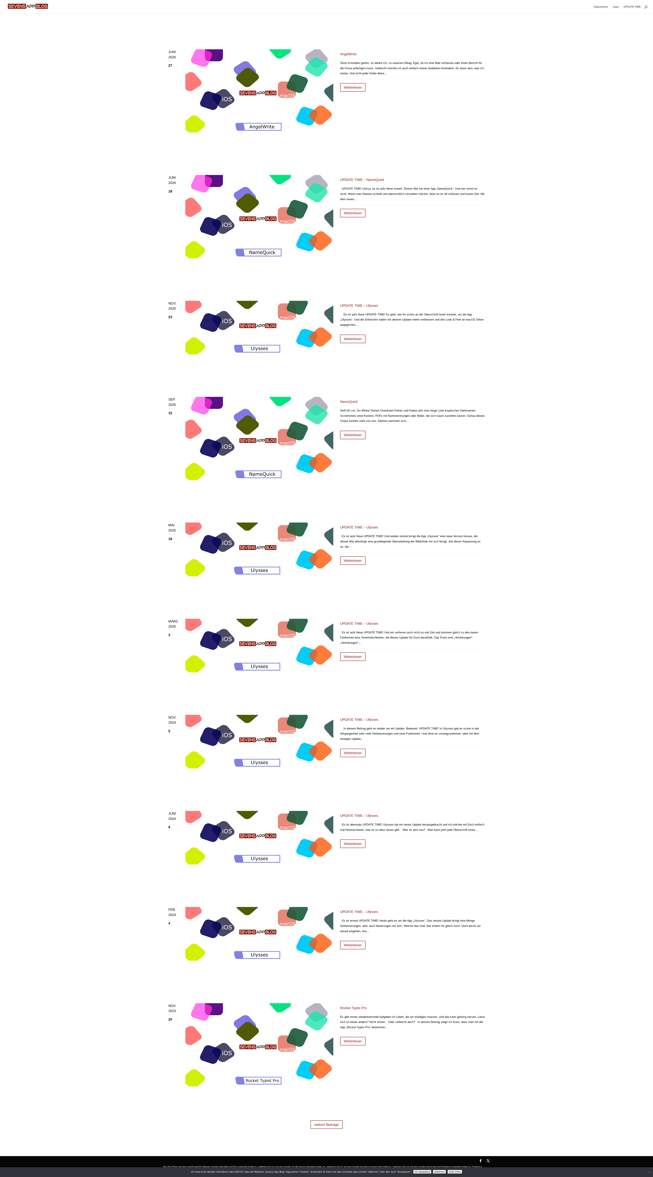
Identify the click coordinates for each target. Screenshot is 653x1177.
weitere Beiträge (326, 1124)
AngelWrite (348, 54)
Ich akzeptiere (422, 1171)
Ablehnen (439, 1171)
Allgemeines (600, 7)
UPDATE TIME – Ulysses (359, 305)
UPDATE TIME (632, 7)
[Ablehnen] (648, 1172)
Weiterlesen (353, 87)
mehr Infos (455, 1171)
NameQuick (349, 401)
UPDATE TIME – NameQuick (362, 180)
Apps (616, 7)
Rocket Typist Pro (353, 1008)
